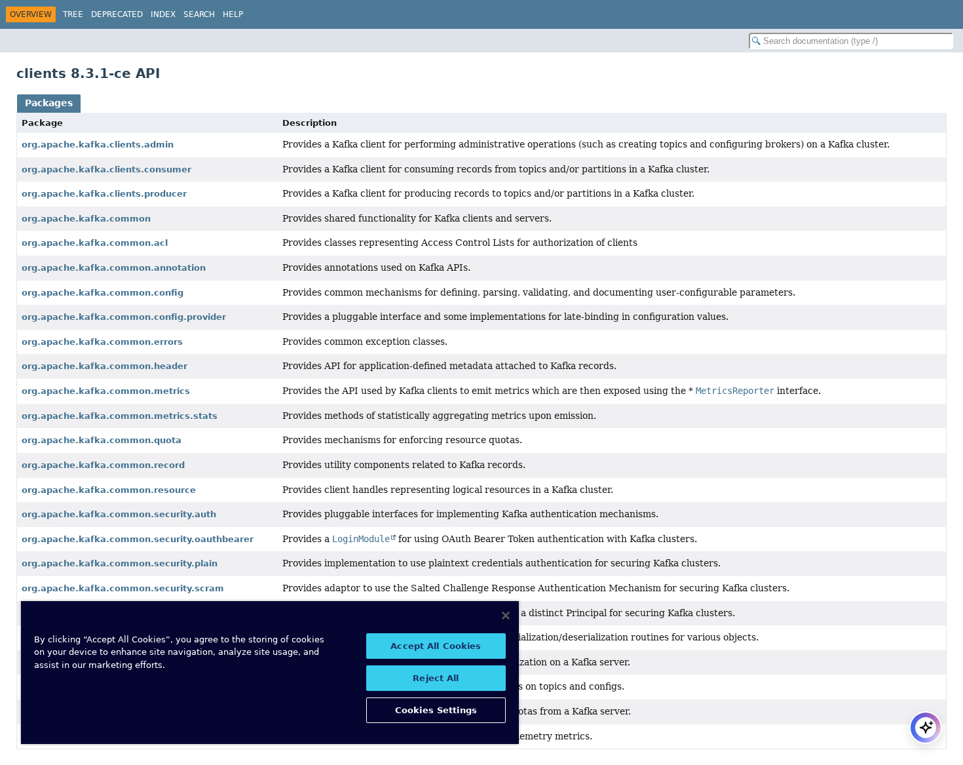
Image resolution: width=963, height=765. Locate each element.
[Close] (506, 615)
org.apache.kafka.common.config (102, 293)
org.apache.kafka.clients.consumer (106, 169)
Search (199, 14)
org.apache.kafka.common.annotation (114, 268)
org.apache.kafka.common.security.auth (119, 514)
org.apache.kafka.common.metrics (106, 391)
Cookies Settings (436, 710)
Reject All (436, 678)
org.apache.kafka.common (86, 219)
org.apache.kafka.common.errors (102, 342)
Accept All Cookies (435, 646)
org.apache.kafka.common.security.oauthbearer (138, 539)
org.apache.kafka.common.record (103, 465)
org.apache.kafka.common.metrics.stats (119, 416)
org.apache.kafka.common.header (104, 366)
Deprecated (117, 14)
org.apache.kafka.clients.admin (98, 144)
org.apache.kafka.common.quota (101, 440)
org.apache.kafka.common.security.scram (123, 588)
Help (233, 14)
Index (163, 14)
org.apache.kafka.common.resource (109, 490)
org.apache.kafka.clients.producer (104, 194)
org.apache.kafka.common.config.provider (124, 317)
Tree (73, 14)
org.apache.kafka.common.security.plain (119, 563)
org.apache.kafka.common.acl (95, 243)
